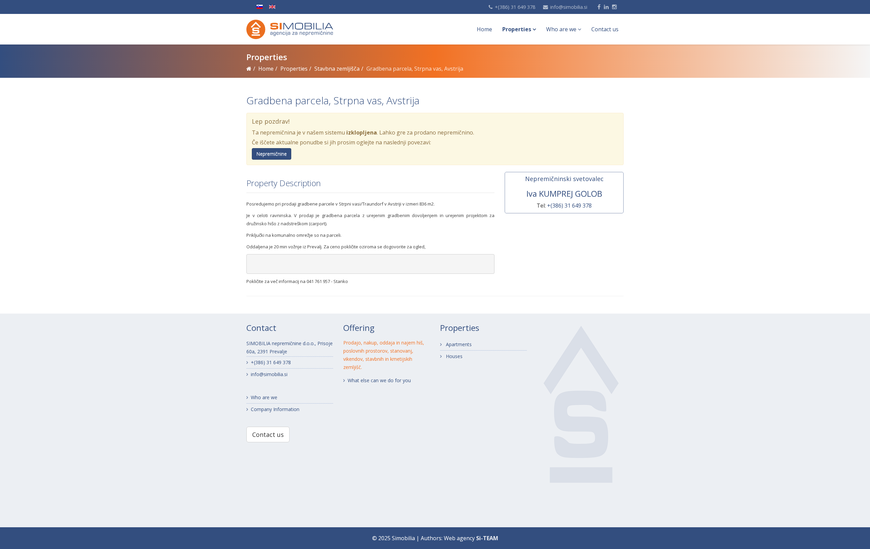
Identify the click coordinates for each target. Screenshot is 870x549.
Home (484, 29)
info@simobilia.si (568, 7)
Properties (516, 29)
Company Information (275, 409)
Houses (454, 356)
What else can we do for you (379, 380)
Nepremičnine (271, 153)
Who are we (561, 29)
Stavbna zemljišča (337, 68)
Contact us (605, 29)
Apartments (458, 344)
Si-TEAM (487, 538)
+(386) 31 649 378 (515, 7)
